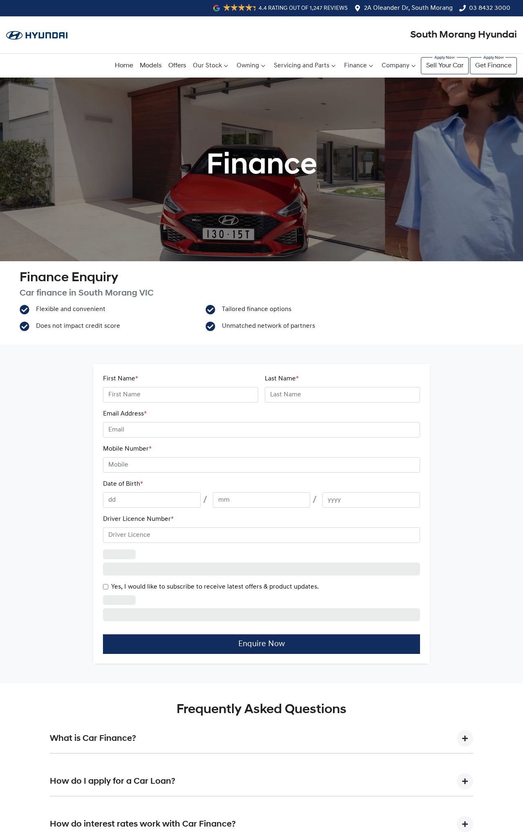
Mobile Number (127, 449)
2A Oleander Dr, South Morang (408, 8)
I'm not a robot (142, 605)
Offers (177, 65)
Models (151, 65)
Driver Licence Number (138, 519)
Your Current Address (135, 554)
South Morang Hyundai (463, 35)
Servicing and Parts (301, 65)
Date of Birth (123, 484)
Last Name (282, 379)
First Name (120, 379)
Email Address (125, 414)
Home (124, 65)
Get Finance (493, 65)
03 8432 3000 (489, 8)
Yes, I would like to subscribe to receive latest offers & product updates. (215, 587)
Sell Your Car (444, 65)
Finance (355, 65)
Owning (248, 65)
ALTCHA (406, 604)
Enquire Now (261, 631)
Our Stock (207, 65)
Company (395, 65)
